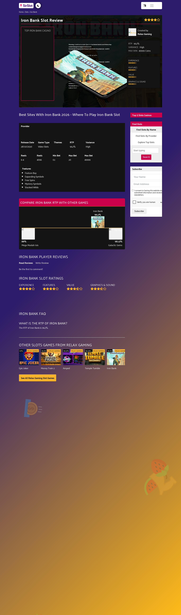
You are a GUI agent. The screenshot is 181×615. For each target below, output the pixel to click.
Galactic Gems (115, 245)
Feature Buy (30, 173)
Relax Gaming (145, 34)
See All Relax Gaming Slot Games (37, 378)
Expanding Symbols (34, 176)
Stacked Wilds (32, 187)
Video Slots (43, 146)
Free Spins (30, 180)
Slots (26, 11)
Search (146, 157)
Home (21, 11)
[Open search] (159, 5)
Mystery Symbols (33, 183)
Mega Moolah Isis (30, 245)
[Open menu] (151, 5)
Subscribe (139, 211)
